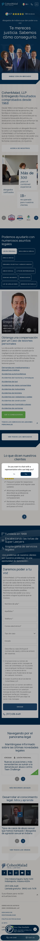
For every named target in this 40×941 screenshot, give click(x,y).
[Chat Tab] (20, 470)
